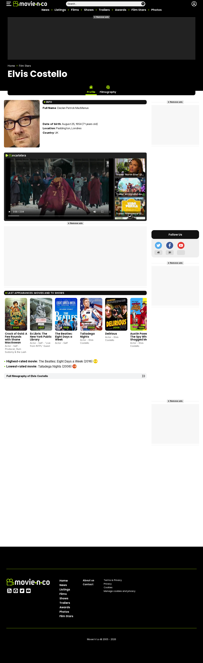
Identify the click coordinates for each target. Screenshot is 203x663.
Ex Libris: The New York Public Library (41, 336)
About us (88, 580)
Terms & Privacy (113, 580)
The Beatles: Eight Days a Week (63, 336)
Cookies (108, 587)
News (45, 10)
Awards (120, 10)
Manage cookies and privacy (119, 591)
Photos (156, 10)
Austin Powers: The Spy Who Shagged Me (140, 336)
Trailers (104, 10)
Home (11, 65)
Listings (60, 10)
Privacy (108, 583)
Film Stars (138, 10)
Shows (89, 10)
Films (75, 10)
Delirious (111, 334)
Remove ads (102, 17)
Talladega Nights (87, 335)
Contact (88, 584)
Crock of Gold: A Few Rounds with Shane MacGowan (16, 338)
